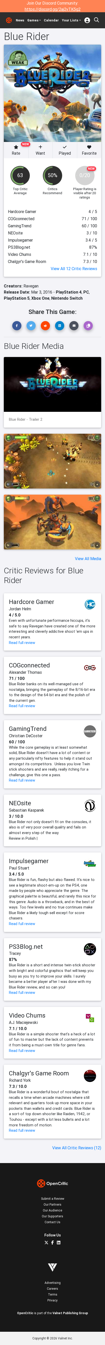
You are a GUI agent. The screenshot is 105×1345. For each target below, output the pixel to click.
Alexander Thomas (25, 672)
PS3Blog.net (26, 946)
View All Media (88, 558)
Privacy (52, 1300)
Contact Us (52, 1222)
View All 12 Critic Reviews (74, 268)
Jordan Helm (20, 608)
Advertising (53, 1283)
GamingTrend (28, 728)
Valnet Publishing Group (70, 1313)
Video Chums (27, 1015)
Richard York (20, 1080)
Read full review (22, 642)
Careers (52, 1288)
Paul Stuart (19, 868)
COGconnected (29, 665)
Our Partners (52, 1204)
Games (32, 20)
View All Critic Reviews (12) (76, 1147)
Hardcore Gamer (31, 601)
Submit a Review (52, 1199)
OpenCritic (25, 1313)
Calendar (51, 20)
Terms (52, 1294)
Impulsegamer (29, 861)
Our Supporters (52, 1216)
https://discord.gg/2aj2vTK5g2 (53, 9)
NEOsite (20, 803)
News (20, 20)
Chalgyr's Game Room (39, 1073)
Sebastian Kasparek (26, 810)
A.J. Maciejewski (23, 1022)
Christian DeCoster (26, 735)
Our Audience (52, 1210)
